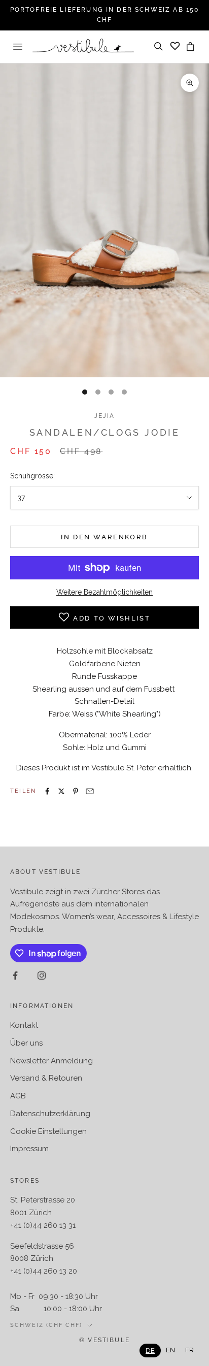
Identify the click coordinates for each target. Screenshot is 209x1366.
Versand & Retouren (46, 1078)
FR (189, 1350)
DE (150, 1350)
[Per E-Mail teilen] (90, 791)
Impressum (29, 1148)
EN (170, 1350)
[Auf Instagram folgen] (42, 975)
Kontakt (24, 1025)
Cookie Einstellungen (48, 1131)
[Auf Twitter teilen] (61, 791)
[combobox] (150, 1350)
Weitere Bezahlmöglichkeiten (104, 592)
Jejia (104, 415)
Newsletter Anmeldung (51, 1060)
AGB (18, 1095)
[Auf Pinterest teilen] (76, 791)
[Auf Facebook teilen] (47, 791)
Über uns (26, 1043)
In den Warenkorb (104, 537)
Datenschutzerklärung (50, 1113)
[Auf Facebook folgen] (15, 975)
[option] (170, 1350)
